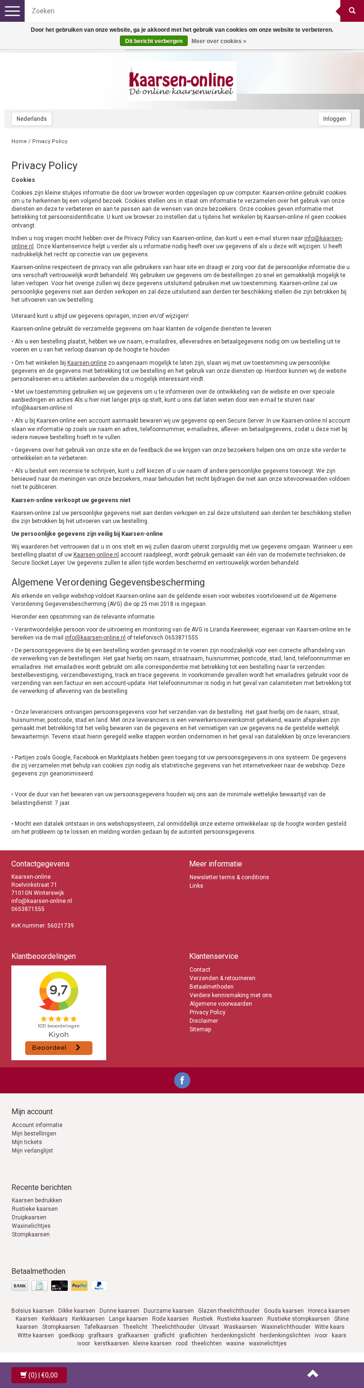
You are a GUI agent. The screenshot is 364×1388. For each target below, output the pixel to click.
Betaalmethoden (212, 986)
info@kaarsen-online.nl (95, 637)
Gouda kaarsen (284, 1310)
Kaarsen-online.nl (96, 554)
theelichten (207, 1343)
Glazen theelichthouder (229, 1310)
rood (182, 1343)
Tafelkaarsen (101, 1327)
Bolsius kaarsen (32, 1310)
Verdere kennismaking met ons (231, 995)
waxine (235, 1343)
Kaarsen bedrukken (37, 1200)
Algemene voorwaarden (221, 1003)
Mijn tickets (27, 1142)
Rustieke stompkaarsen (298, 1319)
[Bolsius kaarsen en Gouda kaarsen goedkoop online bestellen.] (182, 81)
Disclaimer (204, 1021)
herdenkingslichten (285, 1335)
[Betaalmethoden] (60, 1286)
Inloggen (334, 119)
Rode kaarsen (170, 1319)
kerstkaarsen (111, 1343)
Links (196, 886)
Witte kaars (330, 1327)
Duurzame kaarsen (169, 1310)
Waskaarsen (240, 1327)
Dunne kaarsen (119, 1310)
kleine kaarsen (152, 1343)
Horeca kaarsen (329, 1310)
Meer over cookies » (218, 41)
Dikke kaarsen (76, 1310)
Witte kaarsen (36, 1335)
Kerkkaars (55, 1319)
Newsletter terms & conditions (229, 877)
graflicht (164, 1335)
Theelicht (135, 1327)
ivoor (321, 1335)
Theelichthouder (173, 1327)
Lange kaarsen (128, 1319)
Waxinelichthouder (285, 1327)
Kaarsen (26, 1319)
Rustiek (203, 1319)
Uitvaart (209, 1327)
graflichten (193, 1335)
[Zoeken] (352, 11)
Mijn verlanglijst (32, 1150)
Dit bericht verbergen (153, 41)
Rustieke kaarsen (35, 1209)
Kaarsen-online (87, 363)
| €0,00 (43, 1375)
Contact (200, 969)
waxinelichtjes (268, 1343)
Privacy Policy (208, 1012)
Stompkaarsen (31, 1234)
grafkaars (100, 1335)
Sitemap (200, 1029)
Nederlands (32, 119)
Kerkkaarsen (88, 1319)
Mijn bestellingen (34, 1133)
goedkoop (71, 1335)
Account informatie (37, 1125)
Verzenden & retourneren (222, 978)
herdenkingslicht (233, 1335)
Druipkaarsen (29, 1217)
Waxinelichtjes (31, 1226)
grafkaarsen (133, 1335)
